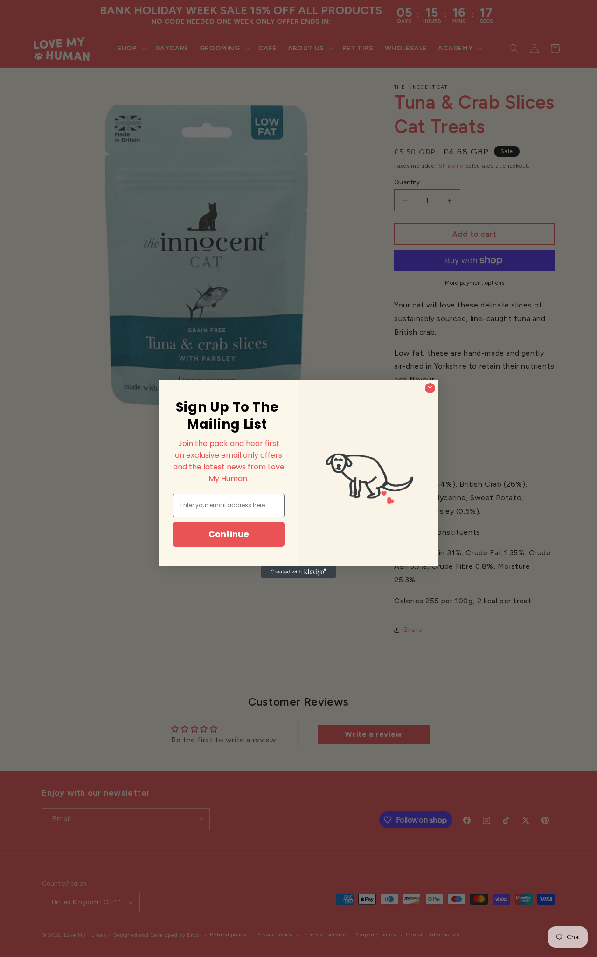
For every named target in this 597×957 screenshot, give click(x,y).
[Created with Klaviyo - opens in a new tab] (298, 572)
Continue (228, 534)
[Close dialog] (430, 388)
